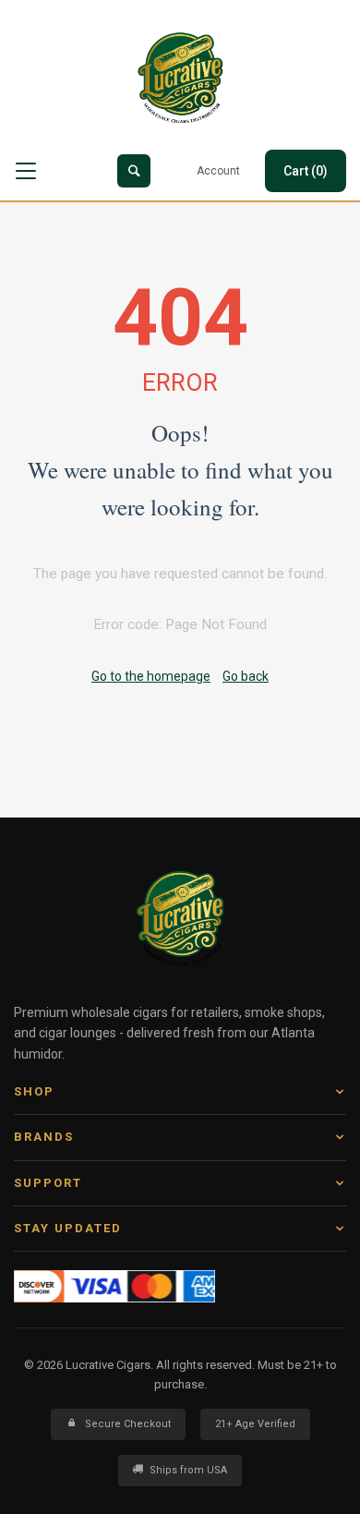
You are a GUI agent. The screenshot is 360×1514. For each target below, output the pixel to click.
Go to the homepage (150, 676)
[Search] (133, 171)
